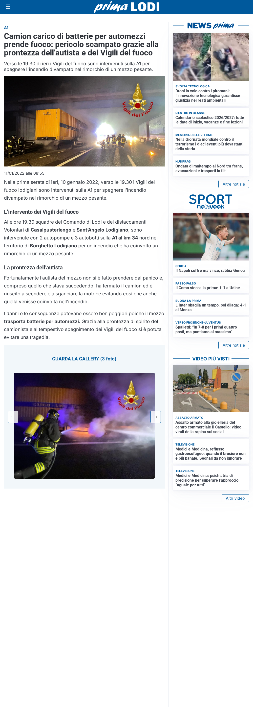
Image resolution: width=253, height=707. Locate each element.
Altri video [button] (235, 498)
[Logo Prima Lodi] (127, 7)
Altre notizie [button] (234, 184)
